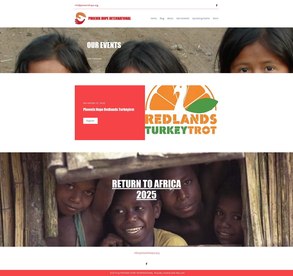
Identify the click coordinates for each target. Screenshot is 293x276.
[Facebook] (216, 5)
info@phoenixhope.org (86, 5)
